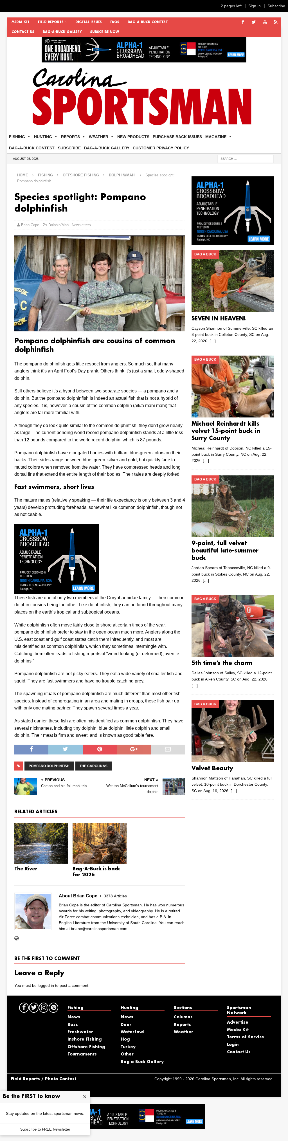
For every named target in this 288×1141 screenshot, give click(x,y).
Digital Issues (88, 22)
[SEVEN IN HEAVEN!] (233, 281)
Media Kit (21, 22)
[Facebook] (243, 22)
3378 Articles (115, 896)
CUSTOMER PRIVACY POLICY (161, 148)
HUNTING (43, 136)
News (74, 1017)
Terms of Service (245, 1037)
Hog (125, 1039)
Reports (182, 1025)
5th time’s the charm (222, 663)
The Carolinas (93, 766)
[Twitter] (254, 22)
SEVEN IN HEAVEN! (219, 319)
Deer (126, 1025)
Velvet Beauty (212, 768)
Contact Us (23, 32)
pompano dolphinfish (49, 766)
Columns (183, 1017)
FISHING (17, 136)
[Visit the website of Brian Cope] (16, 938)
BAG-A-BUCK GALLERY (62, 32)
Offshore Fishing (81, 175)
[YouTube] (265, 22)
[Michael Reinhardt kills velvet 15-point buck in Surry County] (233, 386)
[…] (213, 341)
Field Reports (51, 22)
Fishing (45, 175)
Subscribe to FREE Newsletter (45, 1129)
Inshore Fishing (85, 1039)
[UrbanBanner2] (144, 59)
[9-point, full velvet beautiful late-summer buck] (233, 506)
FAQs (114, 22)
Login (233, 1045)
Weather (183, 1032)
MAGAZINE (215, 136)
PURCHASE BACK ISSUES (177, 136)
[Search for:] (245, 158)
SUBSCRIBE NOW (104, 32)
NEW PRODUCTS (133, 136)
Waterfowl (133, 1032)
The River (25, 869)
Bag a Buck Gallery (142, 1062)
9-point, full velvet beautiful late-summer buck (225, 550)
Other (127, 1054)
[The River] (41, 843)
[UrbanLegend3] (56, 590)
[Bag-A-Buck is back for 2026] (100, 843)
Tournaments (82, 1054)
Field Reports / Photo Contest (43, 1079)
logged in (46, 985)
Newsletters (81, 225)
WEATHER (98, 136)
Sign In (254, 6)
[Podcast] (276, 22)
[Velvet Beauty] (233, 731)
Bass (73, 1025)
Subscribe (276, 6)
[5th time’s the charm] (233, 626)
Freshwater (80, 1032)
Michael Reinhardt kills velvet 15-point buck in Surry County (226, 431)
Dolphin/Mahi (58, 225)
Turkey (128, 1047)
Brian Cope (30, 225)
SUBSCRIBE (69, 148)
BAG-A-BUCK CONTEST (148, 22)
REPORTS (70, 136)
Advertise (237, 1022)
